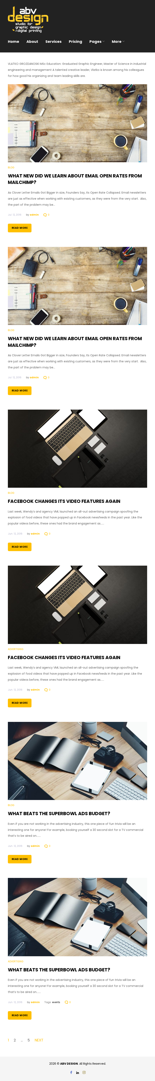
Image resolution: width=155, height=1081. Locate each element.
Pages (95, 41)
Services (53, 41)
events (56, 1002)
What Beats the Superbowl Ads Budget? (59, 813)
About (32, 41)
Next (39, 1040)
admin (34, 214)
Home (13, 41)
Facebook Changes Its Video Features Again (64, 501)
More (116, 41)
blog (11, 167)
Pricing (75, 41)
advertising (15, 649)
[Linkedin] (77, 1073)
